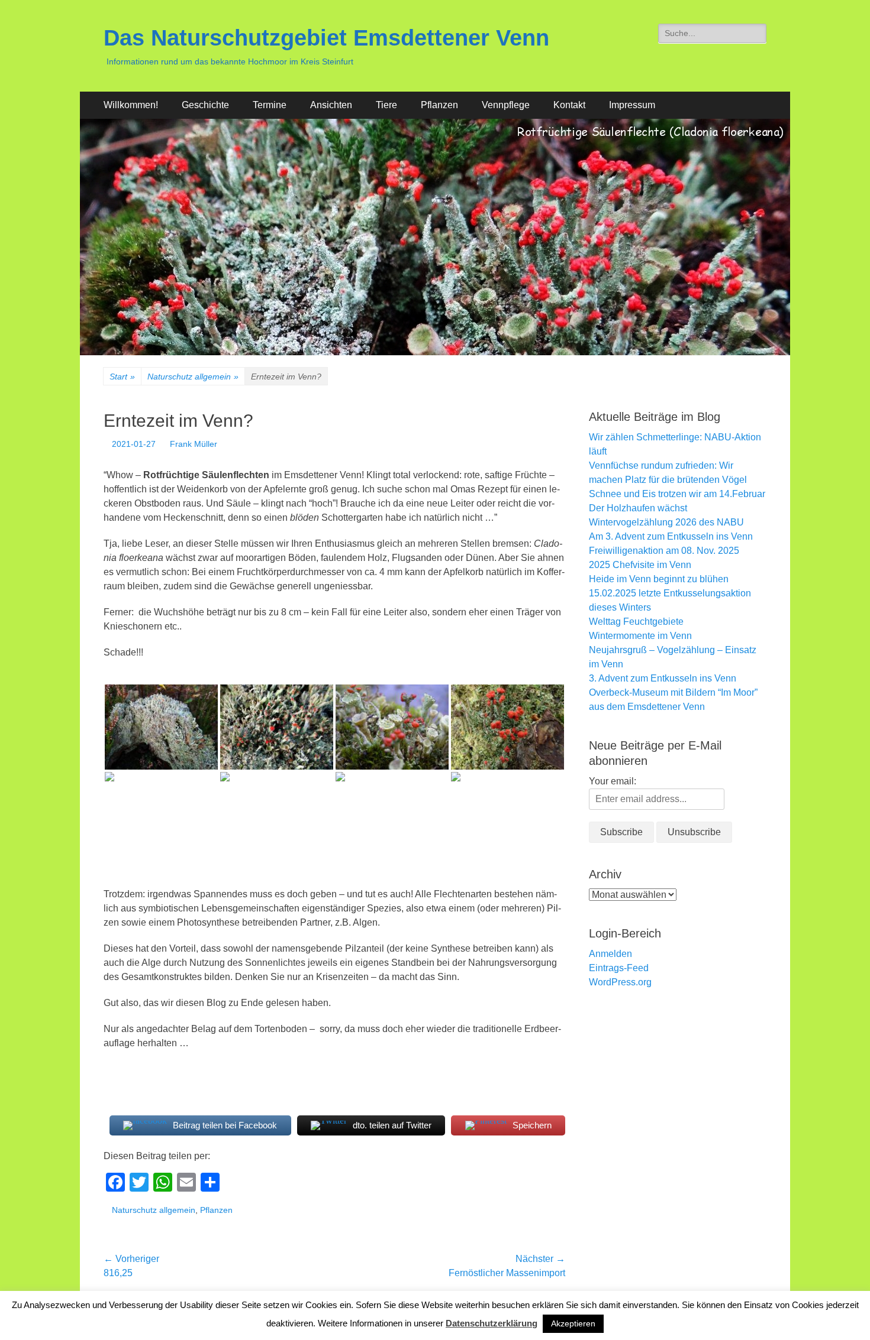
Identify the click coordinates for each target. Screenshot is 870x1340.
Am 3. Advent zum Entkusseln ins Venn (671, 536)
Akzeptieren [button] (573, 1323)
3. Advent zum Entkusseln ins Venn (662, 678)
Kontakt (569, 105)
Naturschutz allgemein (193, 376)
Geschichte (205, 105)
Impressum (632, 105)
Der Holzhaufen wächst (638, 508)
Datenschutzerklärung (491, 1323)
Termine (269, 105)
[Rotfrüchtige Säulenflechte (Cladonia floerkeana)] (161, 726)
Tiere (386, 105)
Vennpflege (506, 105)
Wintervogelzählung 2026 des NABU (666, 522)
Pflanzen (439, 105)
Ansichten (331, 105)
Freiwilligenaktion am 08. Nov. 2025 (664, 551)
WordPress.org (620, 982)
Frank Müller (193, 444)
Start (122, 376)
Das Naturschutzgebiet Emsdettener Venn (326, 37)
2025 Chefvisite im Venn (640, 565)
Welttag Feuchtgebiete (636, 622)
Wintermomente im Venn (640, 636)
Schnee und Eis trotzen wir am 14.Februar (677, 494)
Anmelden (610, 954)
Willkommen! (131, 105)
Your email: (612, 781)
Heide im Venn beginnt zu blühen (659, 579)
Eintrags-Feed (619, 968)
